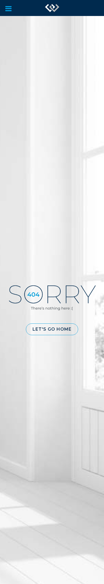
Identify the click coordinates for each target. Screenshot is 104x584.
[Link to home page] (52, 8)
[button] (52, 329)
